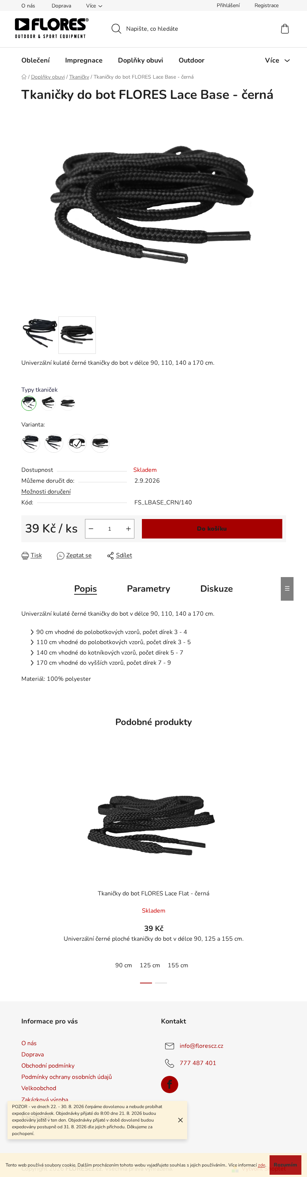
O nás (28, 5)
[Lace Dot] (48, 403)
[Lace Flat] (67, 403)
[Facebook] (169, 1084)
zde (261, 1165)
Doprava (61, 5)
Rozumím (285, 1164)
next (280, 873)
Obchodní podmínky (48, 1066)
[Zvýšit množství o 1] (128, 528)
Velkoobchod (38, 1088)
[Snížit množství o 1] (91, 528)
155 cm (178, 965)
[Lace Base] (28, 403)
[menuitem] (35, 60)
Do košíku (212, 529)
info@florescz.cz (201, 1046)
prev (27, 873)
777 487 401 (198, 1063)
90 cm (123, 965)
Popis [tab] (85, 589)
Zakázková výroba (44, 1100)
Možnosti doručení (46, 492)
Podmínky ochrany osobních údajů (66, 1077)
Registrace (267, 5)
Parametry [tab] (148, 589)
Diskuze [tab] (216, 589)
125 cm (150, 965)
